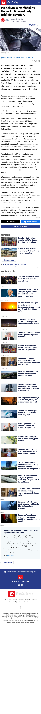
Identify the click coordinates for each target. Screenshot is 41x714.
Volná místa (28, 602)
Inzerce (34, 599)
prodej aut (12, 264)
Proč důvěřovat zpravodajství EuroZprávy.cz (17, 57)
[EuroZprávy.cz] (12, 2)
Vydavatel (28, 599)
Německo (6, 264)
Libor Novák (10, 555)
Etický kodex (8, 599)
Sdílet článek (34, 25)
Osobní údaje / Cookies (16, 602)
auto (17, 264)
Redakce (15, 599)
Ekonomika (23, 264)
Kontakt (21, 599)
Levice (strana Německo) (8, 266)
